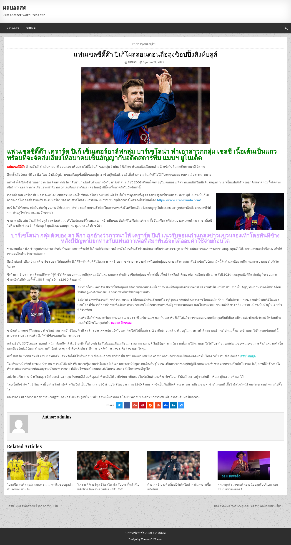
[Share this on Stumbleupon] (158, 405)
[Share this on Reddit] (150, 405)
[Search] (286, 28)
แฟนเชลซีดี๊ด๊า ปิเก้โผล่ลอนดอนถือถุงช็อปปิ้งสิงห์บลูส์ (145, 53)
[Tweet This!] (119, 405)
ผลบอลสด (15, 7)
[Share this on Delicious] (181, 405)
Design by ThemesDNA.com (145, 539)
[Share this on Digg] (166, 405)
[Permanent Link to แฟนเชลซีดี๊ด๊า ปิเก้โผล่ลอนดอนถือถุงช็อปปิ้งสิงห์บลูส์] (145, 105)
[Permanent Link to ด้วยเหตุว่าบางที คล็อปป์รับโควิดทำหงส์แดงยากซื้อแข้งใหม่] (180, 465)
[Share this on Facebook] (127, 405)
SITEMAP (31, 28)
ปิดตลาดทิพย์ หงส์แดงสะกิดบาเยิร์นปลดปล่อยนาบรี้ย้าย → (250, 506)
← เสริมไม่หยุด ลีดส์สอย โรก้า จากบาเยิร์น (31, 506)
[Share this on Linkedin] (173, 405)
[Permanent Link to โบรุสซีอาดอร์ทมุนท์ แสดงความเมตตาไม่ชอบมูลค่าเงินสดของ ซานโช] (40, 465)
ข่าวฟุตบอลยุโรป (146, 44)
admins (132, 62)
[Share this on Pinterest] (142, 405)
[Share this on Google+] (135, 405)
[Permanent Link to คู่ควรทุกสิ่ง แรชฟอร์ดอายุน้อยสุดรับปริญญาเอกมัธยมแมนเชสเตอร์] (251, 465)
